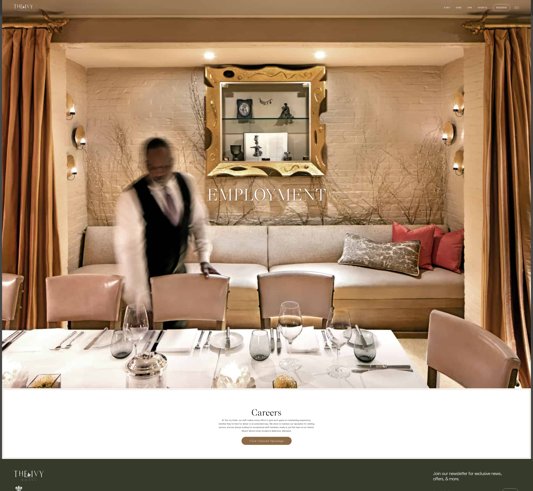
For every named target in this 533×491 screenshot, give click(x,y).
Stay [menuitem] (447, 7)
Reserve (501, 7)
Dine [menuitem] (459, 7)
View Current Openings (266, 441)
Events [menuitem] (482, 7)
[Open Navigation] (516, 8)
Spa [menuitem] (469, 7)
